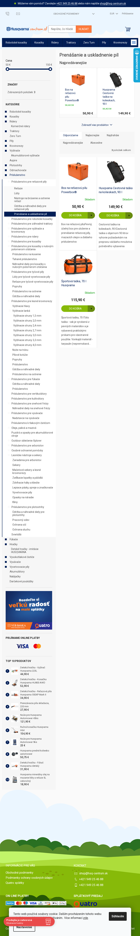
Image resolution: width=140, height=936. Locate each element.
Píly (12, 140)
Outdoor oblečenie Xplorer (26, 440)
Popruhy (17, 286)
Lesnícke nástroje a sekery (26, 455)
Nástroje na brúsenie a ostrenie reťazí (32, 200)
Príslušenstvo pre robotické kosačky (31, 218)
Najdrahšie (113, 135)
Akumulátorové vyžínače (25, 155)
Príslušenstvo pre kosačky (26, 241)
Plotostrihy (16, 165)
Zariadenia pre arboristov (26, 460)
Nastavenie (24, 927)
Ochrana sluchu (21, 529)
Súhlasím (118, 916)
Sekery (16, 465)
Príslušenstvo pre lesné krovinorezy (31, 301)
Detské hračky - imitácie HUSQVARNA (24, 551)
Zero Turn (15, 136)
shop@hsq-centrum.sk (113, 3)
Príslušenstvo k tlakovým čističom (30, 423)
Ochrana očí (19, 524)
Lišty (17, 193)
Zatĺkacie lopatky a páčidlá (27, 477)
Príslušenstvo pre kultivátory (27, 398)
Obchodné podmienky (66, 13)
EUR (112, 13)
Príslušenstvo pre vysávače (27, 413)
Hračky (14, 544)
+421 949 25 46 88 (66, 3)
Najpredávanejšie (73, 142)
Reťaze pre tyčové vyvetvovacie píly (32, 281)
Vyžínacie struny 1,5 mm (27, 315)
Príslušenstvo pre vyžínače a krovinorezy (27, 230)
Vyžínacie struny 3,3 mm (27, 340)
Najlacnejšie (92, 135)
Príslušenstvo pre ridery (24, 236)
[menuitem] (16, 42)
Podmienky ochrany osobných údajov (29, 877)
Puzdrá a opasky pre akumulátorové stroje (32, 434)
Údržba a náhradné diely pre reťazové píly (30, 208)
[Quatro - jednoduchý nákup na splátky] (29, 610)
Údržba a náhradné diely (26, 296)
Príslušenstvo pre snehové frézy (29, 403)
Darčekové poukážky (21, 581)
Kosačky (14, 116)
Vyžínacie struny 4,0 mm (27, 345)
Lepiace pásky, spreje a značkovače (32, 487)
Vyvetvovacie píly (22, 492)
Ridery (13, 121)
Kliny (15, 502)
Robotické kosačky (20, 111)
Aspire (13, 160)
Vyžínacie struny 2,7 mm (27, 330)
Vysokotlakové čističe (22, 557)
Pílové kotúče (20, 354)
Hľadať (84, 29)
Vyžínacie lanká (21, 310)
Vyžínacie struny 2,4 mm (27, 325)
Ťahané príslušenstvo (24, 259)
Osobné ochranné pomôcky (27, 450)
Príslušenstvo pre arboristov (27, 445)
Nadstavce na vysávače (25, 418)
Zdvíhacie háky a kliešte (26, 482)
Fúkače (14, 539)
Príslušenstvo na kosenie (26, 254)
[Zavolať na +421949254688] (11, 13)
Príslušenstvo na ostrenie (26, 291)
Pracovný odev (20, 519)
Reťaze (18, 188)
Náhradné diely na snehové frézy (31, 408)
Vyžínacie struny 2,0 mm (27, 320)
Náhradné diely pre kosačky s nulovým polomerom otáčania (29, 266)
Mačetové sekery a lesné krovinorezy (26, 471)
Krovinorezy (16, 145)
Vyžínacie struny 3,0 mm (27, 335)
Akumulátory (17, 571)
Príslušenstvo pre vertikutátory (29, 393)
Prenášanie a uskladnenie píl (30, 214)
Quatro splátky (15, 883)
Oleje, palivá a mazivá (23, 427)
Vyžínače (15, 150)
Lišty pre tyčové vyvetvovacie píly (31, 276)
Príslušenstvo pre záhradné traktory (32, 223)
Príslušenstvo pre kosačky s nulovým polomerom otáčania (32, 248)
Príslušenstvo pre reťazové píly (29, 181)
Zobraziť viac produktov (95, 124)
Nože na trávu (20, 349)
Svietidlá (16, 534)
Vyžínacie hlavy (21, 306)
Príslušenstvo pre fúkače (25, 379)
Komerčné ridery (20, 126)
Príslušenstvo (17, 174)
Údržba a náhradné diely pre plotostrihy (28, 513)
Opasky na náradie (23, 497)
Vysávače (15, 561)
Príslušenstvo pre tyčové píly (27, 271)
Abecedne (96, 142)
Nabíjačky (15, 576)
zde (85, 918)
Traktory (14, 131)
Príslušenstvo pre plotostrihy (27, 507)
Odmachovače (18, 170)
